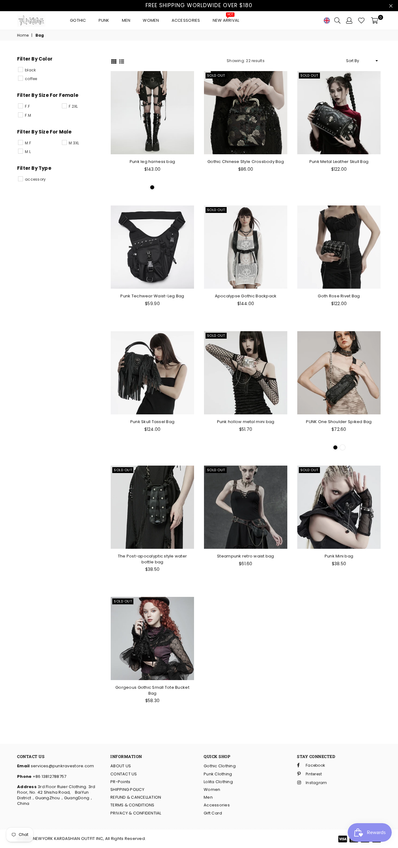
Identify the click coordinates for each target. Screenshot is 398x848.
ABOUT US (120, 766)
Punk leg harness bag (152, 162)
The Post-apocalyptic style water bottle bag (152, 559)
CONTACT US (123, 774)
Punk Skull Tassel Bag (152, 422)
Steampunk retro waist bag (245, 556)
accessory (35, 179)
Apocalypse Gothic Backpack (246, 296)
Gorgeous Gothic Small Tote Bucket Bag (152, 690)
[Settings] (349, 20)
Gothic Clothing (220, 766)
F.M (28, 115)
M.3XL (74, 143)
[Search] (337, 20)
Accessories (186, 20)
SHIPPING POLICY (127, 789)
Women (151, 20)
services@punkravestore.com (62, 766)
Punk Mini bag (339, 556)
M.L (28, 151)
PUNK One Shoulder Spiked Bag (339, 422)
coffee (31, 78)
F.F (27, 106)
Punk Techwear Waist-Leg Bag (152, 296)
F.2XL (73, 106)
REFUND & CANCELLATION (135, 797)
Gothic (78, 20)
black (30, 70)
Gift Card (213, 813)
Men (126, 20)
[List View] (121, 61)
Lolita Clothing (218, 782)
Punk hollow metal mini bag (246, 422)
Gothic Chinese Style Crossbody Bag (245, 162)
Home (23, 35)
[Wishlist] (361, 20)
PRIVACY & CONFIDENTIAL (135, 813)
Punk (104, 20)
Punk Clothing (218, 774)
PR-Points (120, 782)
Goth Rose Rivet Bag (339, 296)
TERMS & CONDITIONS (132, 805)
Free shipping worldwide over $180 (199, 5)
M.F (28, 143)
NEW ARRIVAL (226, 18)
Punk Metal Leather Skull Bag (338, 162)
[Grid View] (113, 61)
